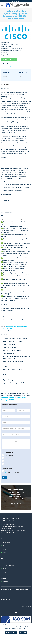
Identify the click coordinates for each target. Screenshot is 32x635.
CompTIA (5, 545)
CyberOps (11, 66)
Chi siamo (5, 581)
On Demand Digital (19, 66)
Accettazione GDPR (8, 468)
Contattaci (17, 1)
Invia (4, 477)
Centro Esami (6, 568)
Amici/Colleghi (9, 455)
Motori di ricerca (9, 458)
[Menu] (2, 5)
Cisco (7, 66)
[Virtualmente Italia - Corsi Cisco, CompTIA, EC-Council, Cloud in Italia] (16, 5)
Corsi (4, 562)
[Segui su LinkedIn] (16, 612)
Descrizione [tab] (5, 84)
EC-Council (6, 542)
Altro (6, 464)
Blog (4, 572)
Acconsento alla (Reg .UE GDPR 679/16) (16, 471)
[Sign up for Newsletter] (12, 1)
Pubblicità (7, 461)
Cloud (4, 549)
